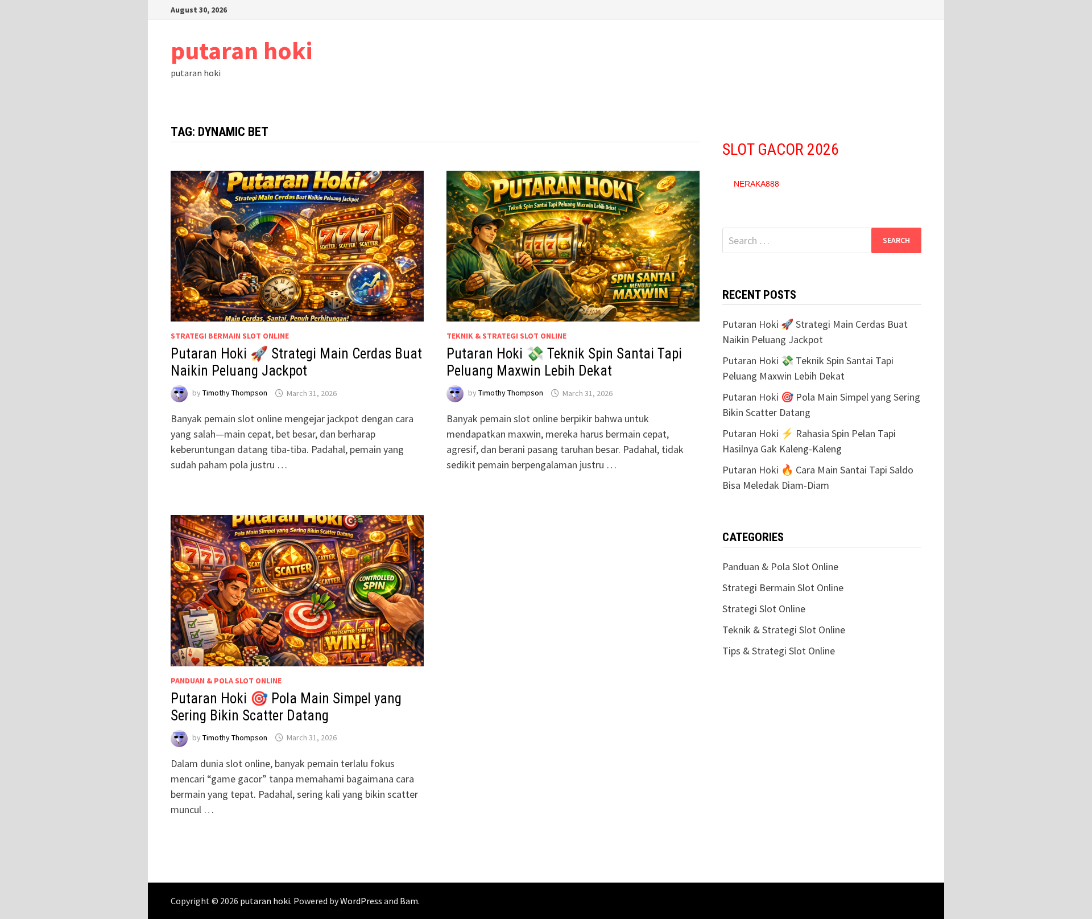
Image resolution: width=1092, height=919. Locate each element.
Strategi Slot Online (763, 608)
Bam (409, 900)
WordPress (361, 900)
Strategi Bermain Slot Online (230, 336)
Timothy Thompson (234, 393)
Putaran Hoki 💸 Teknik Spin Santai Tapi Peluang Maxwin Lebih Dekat (564, 362)
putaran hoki (241, 50)
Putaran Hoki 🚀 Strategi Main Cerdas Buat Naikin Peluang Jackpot (296, 362)
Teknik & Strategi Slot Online (506, 336)
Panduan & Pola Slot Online (226, 680)
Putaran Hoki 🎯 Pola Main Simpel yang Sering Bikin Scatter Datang (286, 707)
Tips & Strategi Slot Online (778, 650)
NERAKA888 (756, 183)
